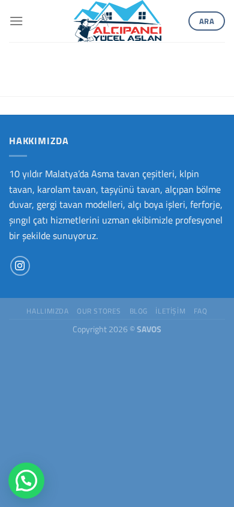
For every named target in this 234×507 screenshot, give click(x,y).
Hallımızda (47, 311)
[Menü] (16, 20)
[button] (26, 481)
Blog (139, 311)
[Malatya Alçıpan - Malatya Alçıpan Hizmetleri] (117, 21)
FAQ (201, 311)
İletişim (170, 311)
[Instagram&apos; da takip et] (20, 266)
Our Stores (99, 311)
